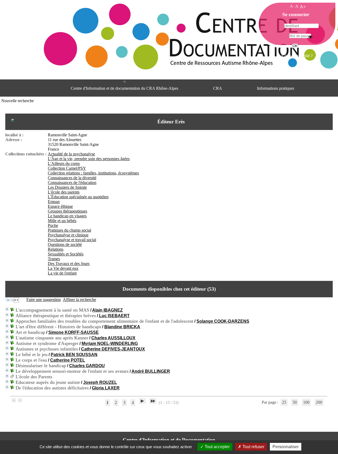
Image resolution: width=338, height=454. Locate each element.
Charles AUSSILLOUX (113, 338)
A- (292, 6)
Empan (54, 201)
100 (306, 402)
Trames (54, 259)
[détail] (7, 309)
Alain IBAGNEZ (107, 310)
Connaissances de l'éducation (72, 182)
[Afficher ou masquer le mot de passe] (310, 37)
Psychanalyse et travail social (72, 239)
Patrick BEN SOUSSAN (74, 354)
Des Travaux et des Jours (69, 263)
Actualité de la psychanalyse (71, 154)
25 (284, 402)
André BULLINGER (151, 371)
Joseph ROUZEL (100, 382)
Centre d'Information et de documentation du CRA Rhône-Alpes (124, 88)
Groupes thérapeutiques (67, 211)
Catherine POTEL (67, 360)
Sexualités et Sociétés (65, 254)
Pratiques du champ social (69, 230)
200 (319, 402)
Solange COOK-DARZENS (222, 321)
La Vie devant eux (63, 268)
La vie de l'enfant (62, 273)
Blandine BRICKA (122, 327)
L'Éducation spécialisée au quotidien (78, 197)
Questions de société (65, 244)
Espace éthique (60, 206)
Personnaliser (286, 446)
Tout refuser (252, 446)
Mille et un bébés (62, 220)
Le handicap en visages (67, 216)
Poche (53, 225)
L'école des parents (63, 192)
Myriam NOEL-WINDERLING (110, 343)
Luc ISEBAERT (114, 315)
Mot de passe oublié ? (294, 55)
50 (295, 402)
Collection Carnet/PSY (67, 168)
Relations (55, 249)
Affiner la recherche (79, 299)
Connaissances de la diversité (72, 178)
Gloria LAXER (106, 388)
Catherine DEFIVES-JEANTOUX (113, 349)
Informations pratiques (275, 88)
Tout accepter (217, 446)
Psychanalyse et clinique (68, 235)
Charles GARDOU (87, 365)
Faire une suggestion (43, 299)
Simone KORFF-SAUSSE (73, 332)
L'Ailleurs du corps (64, 163)
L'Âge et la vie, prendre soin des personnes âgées (89, 158)
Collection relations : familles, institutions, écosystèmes (93, 173)
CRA (217, 88)
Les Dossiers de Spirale (67, 187)
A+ (303, 6)
